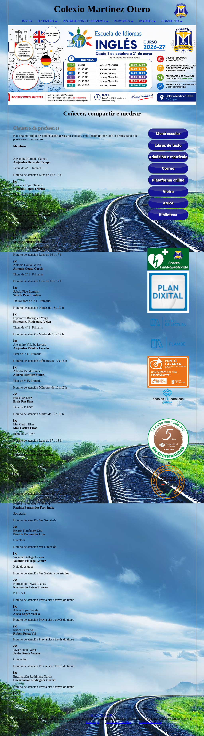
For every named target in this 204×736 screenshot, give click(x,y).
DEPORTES (122, 21)
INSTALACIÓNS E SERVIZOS (84, 21)
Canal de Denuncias (150, 722)
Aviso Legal (92, 722)
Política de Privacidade (118, 722)
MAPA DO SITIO (101, 715)
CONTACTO (170, 21)
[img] (181, 9)
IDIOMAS (146, 21)
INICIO (27, 21)
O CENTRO (46, 21)
